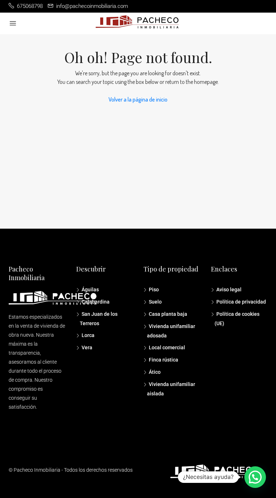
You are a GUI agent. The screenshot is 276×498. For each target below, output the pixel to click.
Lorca (88, 335)
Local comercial (167, 347)
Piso (154, 289)
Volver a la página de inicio (138, 99)
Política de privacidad (241, 302)
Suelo (155, 302)
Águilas (90, 289)
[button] (255, 477)
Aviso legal (229, 289)
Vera (87, 347)
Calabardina (96, 302)
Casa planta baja (168, 314)
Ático (155, 372)
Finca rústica (163, 360)
